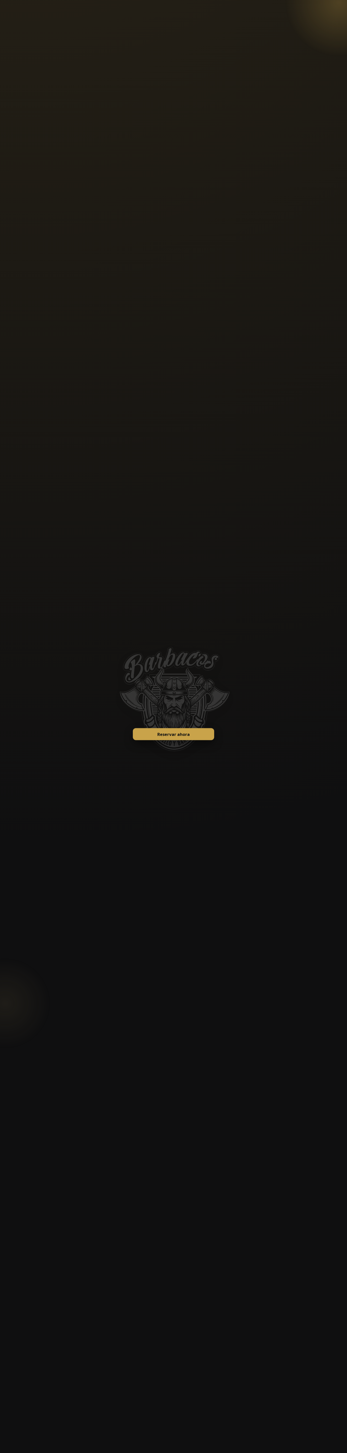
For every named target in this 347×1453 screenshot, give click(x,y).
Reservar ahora (173, 734)
